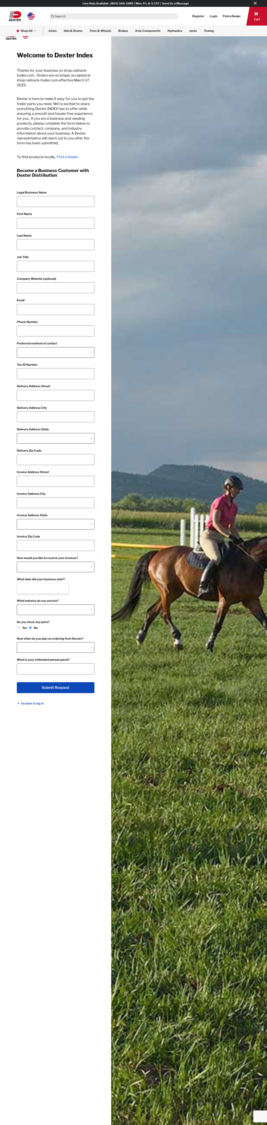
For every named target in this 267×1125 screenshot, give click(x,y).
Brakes (123, 31)
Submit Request (55, 688)
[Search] (52, 16)
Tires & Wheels (100, 31)
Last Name (24, 235)
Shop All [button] (26, 31)
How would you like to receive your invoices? (47, 558)
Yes (24, 628)
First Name (24, 214)
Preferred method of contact (37, 343)
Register (198, 16)
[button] (22, 16)
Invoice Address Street (33, 472)
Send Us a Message (175, 3)
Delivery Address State (33, 429)
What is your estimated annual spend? (43, 659)
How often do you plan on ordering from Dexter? (50, 638)
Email (21, 300)
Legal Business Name (32, 192)
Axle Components (147, 31)
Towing (209, 31)
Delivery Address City (32, 408)
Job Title (23, 257)
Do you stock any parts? (33, 622)
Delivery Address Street (33, 386)
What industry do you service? (38, 601)
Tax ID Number (27, 364)
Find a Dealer (67, 157)
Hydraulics (175, 31)
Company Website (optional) (36, 279)
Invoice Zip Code (28, 536)
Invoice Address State (32, 515)
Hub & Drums (73, 31)
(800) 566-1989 (121, 3)
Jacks (193, 31)
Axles (52, 31)
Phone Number (27, 322)
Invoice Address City (31, 494)
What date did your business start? (41, 579)
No (36, 628)
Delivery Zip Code (29, 450)
